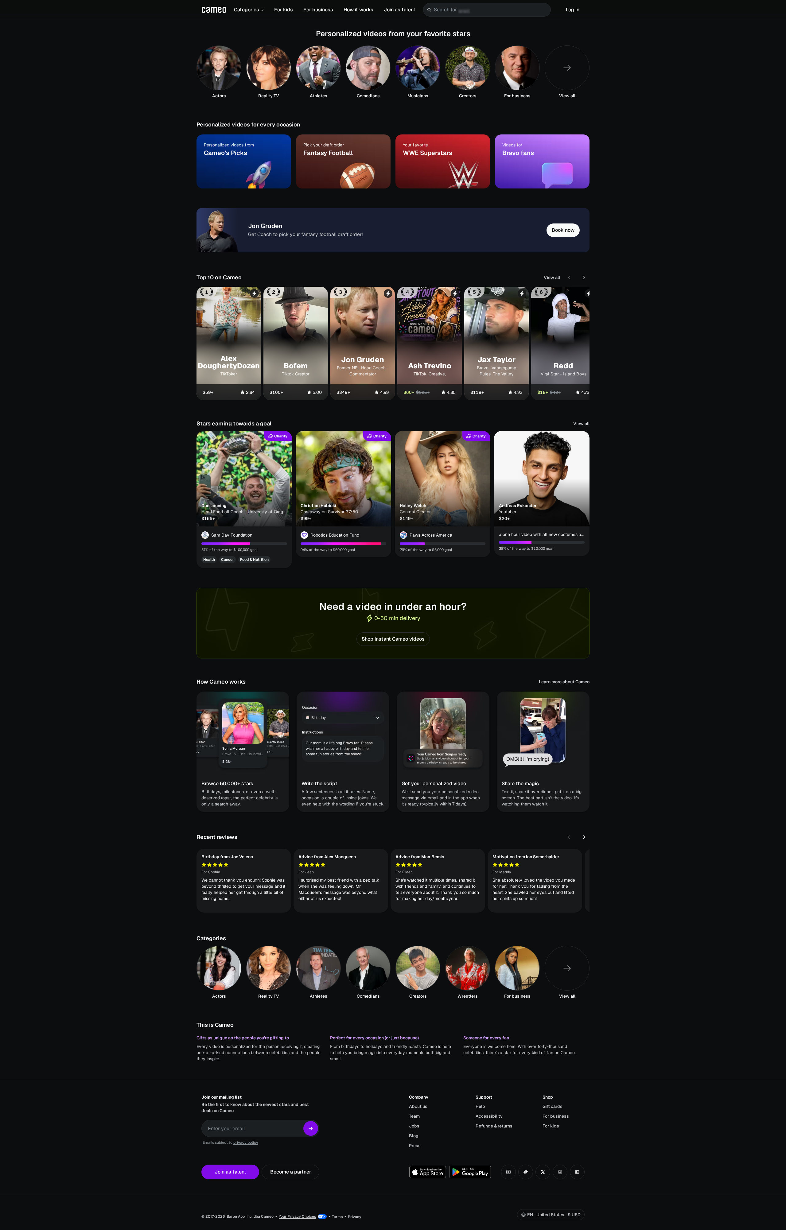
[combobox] (491, 9)
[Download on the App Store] (427, 1172)
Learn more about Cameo (564, 682)
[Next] (584, 277)
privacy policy (245, 1142)
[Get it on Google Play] (470, 1172)
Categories (246, 9)
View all (552, 277)
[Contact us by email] (577, 1172)
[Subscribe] (310, 1128)
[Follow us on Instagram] (508, 1172)
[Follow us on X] (542, 1172)
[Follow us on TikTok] (525, 1172)
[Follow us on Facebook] (560, 1172)
